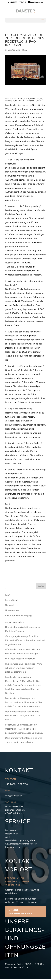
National (9, 605)
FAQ (25, 50)
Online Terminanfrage (20, 912)
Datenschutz (11, 833)
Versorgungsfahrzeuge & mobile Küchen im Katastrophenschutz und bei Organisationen (25, 640)
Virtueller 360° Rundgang (18, 615)
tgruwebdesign (13, 847)
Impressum (11, 830)
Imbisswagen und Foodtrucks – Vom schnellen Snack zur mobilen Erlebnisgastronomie (23, 668)
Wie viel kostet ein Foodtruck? (20, 658)
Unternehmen (12, 610)
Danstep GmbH (15, 50)
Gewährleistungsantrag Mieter (21, 843)
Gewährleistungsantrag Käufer (20, 840)
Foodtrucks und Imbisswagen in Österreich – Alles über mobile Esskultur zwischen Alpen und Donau (24, 728)
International (11, 600)
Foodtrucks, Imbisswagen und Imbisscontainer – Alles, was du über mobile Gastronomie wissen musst (24, 702)
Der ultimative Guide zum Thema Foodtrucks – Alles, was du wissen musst (22, 715)
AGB (7, 837)
